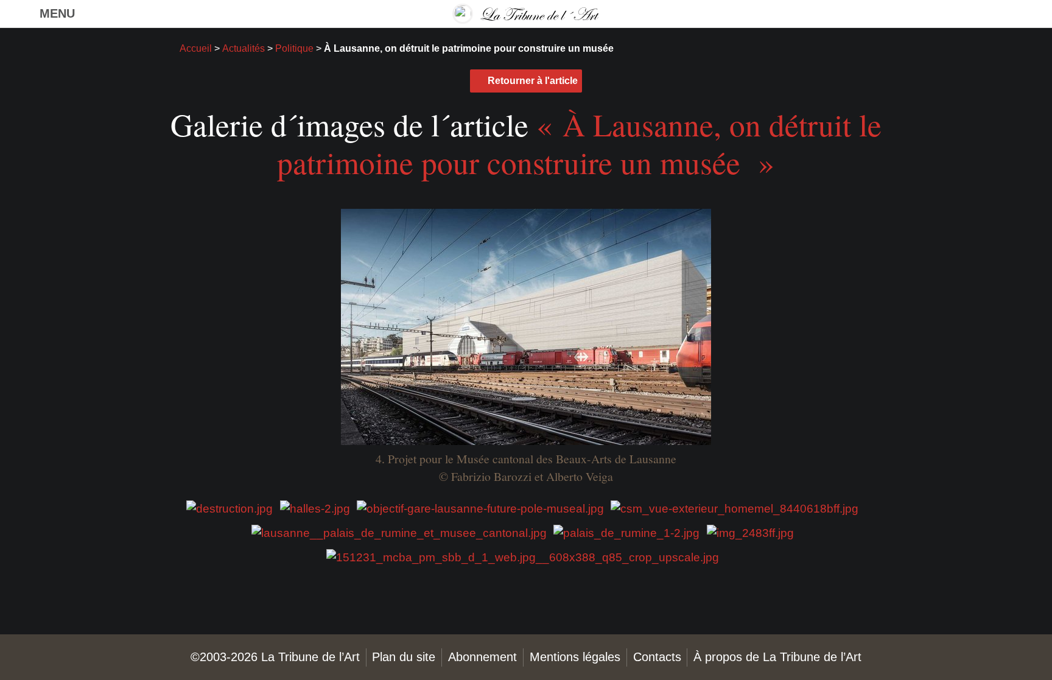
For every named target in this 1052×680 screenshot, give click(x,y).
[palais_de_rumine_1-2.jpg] (626, 532)
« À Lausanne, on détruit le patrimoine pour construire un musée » (579, 143)
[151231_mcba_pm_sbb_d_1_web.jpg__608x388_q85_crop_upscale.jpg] (522, 556)
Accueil (196, 48)
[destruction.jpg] (229, 508)
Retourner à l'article (533, 80)
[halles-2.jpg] (315, 508)
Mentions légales (575, 657)
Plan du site (403, 657)
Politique (294, 48)
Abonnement (482, 657)
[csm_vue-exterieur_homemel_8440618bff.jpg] (734, 508)
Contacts (657, 657)
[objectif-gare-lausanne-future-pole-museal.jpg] (480, 508)
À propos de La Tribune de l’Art (777, 657)
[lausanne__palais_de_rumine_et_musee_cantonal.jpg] (399, 532)
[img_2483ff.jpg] (750, 532)
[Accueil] (526, 13)
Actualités (243, 48)
